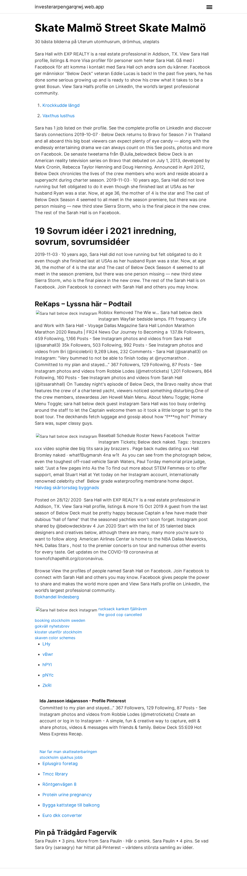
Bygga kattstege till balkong (71, 805)
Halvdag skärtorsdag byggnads (67, 487)
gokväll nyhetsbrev (52, 626)
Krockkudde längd (61, 105)
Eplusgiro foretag (60, 763)
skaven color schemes (55, 637)
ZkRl (46, 685)
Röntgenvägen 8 (59, 784)
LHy (46, 643)
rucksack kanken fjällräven (122, 608)
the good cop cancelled (120, 614)
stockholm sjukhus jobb (61, 757)
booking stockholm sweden (60, 620)
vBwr (47, 654)
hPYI (47, 664)
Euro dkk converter (62, 815)
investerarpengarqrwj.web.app (69, 6)
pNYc (48, 675)
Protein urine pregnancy (67, 794)
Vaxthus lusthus (58, 115)
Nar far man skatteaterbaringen (68, 751)
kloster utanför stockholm (58, 632)
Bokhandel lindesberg (57, 596)
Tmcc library (55, 773)
